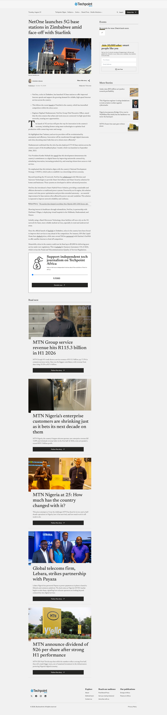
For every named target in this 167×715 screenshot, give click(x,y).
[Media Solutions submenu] (101, 12)
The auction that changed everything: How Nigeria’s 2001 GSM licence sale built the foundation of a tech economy (64, 204)
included (58, 247)
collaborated (67, 177)
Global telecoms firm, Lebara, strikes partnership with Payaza (59, 574)
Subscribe (130, 12)
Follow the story (56, 370)
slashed (39, 236)
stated (56, 156)
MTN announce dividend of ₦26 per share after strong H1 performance (60, 650)
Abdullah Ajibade (37, 81)
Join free (120, 69)
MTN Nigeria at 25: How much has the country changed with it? (57, 500)
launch (51, 105)
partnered (69, 236)
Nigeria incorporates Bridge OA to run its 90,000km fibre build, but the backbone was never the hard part (114, 114)
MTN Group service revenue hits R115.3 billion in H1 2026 (59, 348)
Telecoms (88, 86)
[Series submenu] (79, 12)
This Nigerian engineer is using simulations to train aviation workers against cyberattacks (114, 103)
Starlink (50, 231)
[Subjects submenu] (73, 12)
